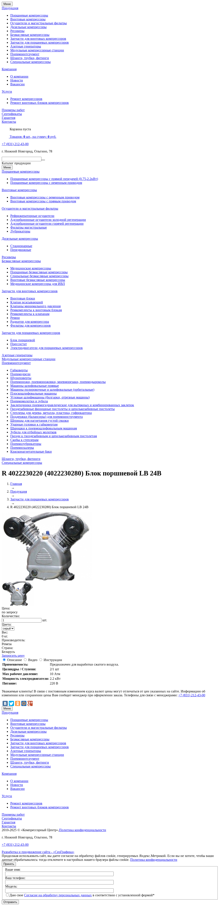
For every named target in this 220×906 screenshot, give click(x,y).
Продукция (10, 8)
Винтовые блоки (22, 298)
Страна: (7, 648)
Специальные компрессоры (30, 62)
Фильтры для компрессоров (30, 325)
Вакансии (17, 84)
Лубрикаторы (20, 231)
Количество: (11, 616)
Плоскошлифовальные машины (33, 393)
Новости (16, 80)
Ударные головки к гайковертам (34, 424)
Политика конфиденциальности (82, 830)
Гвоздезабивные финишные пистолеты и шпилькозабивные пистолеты (62, 409)
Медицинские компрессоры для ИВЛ (37, 284)
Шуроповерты (20, 378)
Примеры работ (13, 110)
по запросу (10, 612)
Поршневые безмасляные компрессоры (39, 272)
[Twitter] (11, 703)
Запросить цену (13, 655)
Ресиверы (17, 31)
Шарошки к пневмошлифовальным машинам (43, 428)
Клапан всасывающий (26, 302)
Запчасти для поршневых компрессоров (39, 42)
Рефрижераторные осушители (32, 216)
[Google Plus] (30, 703)
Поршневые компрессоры (29, 15)
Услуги (7, 91)
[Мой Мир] (23, 703)
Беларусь (8, 652)
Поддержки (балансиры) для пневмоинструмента (46, 416)
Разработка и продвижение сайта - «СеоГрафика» (38, 852)
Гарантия (8, 118)
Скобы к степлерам (24, 440)
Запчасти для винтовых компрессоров (38, 38)
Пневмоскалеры (22, 447)
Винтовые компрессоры (28, 19)
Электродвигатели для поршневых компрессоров (46, 348)
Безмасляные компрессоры (29, 35)
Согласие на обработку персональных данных (58, 895)
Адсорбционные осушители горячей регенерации (47, 223)
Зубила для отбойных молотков (33, 432)
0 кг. (5, 636)
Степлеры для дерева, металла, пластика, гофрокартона (51, 413)
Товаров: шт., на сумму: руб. (32, 136)
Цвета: (6, 624)
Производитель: (13, 640)
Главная (16, 484)
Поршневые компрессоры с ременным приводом (46, 183)
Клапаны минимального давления (35, 306)
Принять (8, 864)
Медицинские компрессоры (30, 268)
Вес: (5, 632)
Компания (9, 69)
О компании (19, 76)
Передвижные (20, 250)
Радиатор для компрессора (29, 321)
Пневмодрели (20, 374)
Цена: (6, 608)
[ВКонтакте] (5, 703)
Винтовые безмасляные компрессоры (37, 280)
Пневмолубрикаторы (25, 444)
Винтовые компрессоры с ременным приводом (44, 197)
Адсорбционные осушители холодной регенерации (48, 220)
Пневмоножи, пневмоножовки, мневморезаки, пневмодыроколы (58, 382)
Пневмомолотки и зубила (29, 401)
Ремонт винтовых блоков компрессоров (39, 103)
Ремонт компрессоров (26, 99)
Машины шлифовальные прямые (34, 386)
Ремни (15, 318)
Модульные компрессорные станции (37, 50)
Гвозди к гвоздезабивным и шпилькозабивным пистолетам (53, 436)
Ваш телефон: (15, 878)
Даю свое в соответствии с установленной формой (81, 895)
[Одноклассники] (17, 703)
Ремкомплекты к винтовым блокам (36, 310)
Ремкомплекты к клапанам (29, 314)
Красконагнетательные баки (31, 451)
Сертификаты (12, 114)
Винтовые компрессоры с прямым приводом (43, 201)
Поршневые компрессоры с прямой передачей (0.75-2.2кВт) (54, 179)
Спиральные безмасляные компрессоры (39, 276)
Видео (32, 660)
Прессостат (18, 344)
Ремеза (7, 644)
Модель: (11, 886)
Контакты (9, 121)
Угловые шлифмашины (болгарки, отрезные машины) (50, 397)
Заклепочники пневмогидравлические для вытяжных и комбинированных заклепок (72, 405)
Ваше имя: (12, 869)
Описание (14, 660)
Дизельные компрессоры (28, 27)
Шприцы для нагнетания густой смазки (39, 420)
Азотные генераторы (25, 46)
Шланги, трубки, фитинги (29, 58)
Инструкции (53, 660)
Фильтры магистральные (28, 227)
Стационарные (21, 246)
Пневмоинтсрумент (24, 54)
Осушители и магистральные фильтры (38, 23)
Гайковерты (19, 370)
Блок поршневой (22, 340)
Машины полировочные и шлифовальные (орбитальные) (52, 389)
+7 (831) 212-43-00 (15, 144)
